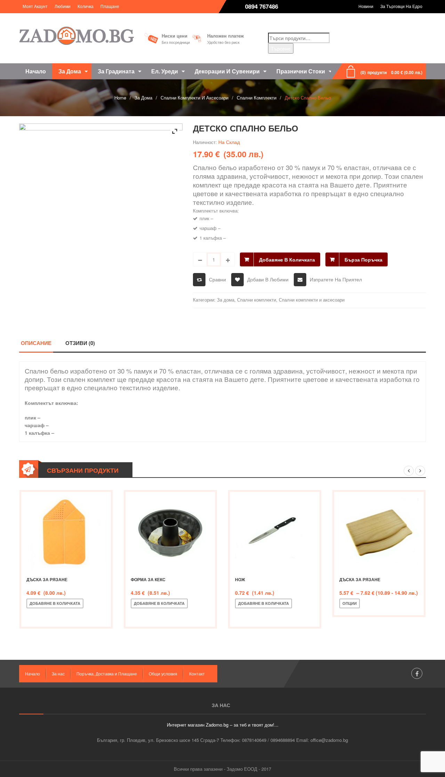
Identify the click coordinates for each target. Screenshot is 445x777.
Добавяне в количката (287, 259)
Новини (365, 6)
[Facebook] (416, 673)
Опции (349, 603)
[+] (228, 259)
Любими (63, 6)
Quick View (79, 615)
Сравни (217, 279)
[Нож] (274, 531)
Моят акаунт (35, 6)
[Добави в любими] (56, 615)
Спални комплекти (256, 97)
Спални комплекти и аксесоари (194, 97)
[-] (200, 259)
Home (120, 97)
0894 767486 (261, 6)
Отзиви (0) (80, 343)
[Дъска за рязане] (66, 531)
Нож (240, 579)
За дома (143, 97)
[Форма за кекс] (170, 531)
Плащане (109, 6)
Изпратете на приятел (336, 279)
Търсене (281, 48)
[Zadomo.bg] (76, 35)
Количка (86, 6)
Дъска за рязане (46, 579)
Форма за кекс (148, 579)
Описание (36, 343)
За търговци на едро (401, 6)
